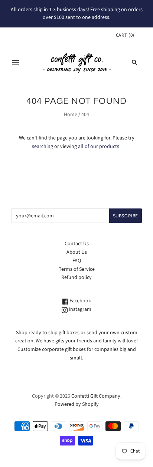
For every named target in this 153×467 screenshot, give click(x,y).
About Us (76, 252)
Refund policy (76, 277)
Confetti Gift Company (95, 396)
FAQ (76, 260)
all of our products (98, 146)
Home (70, 114)
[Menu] (15, 62)
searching (42, 146)
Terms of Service (77, 269)
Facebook (79, 301)
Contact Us (77, 243)
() (125, 35)
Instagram (79, 309)
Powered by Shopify (77, 404)
